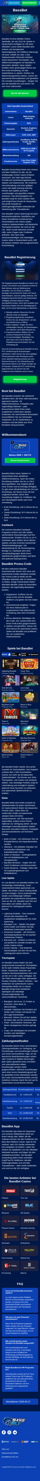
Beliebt (4, 654)
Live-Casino (14, 654)
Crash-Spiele (23, 654)
